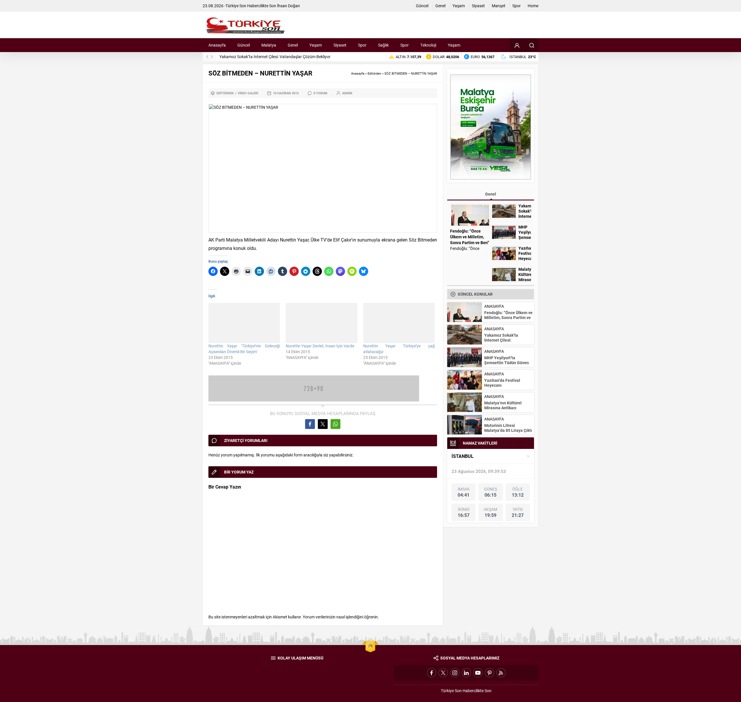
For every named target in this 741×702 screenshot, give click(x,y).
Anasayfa (357, 73)
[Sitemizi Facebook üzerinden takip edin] (431, 672)
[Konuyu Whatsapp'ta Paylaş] (335, 424)
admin (347, 93)
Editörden (374, 73)
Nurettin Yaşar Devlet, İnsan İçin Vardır (320, 346)
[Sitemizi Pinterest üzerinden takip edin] (489, 672)
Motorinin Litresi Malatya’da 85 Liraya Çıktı (508, 428)
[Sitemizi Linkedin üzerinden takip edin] (466, 672)
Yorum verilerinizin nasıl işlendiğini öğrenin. (341, 617)
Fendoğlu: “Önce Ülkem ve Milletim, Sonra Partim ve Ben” (469, 236)
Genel (490, 194)
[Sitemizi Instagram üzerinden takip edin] (454, 672)
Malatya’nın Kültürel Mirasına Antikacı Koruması (524, 280)
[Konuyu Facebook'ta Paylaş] (310, 424)
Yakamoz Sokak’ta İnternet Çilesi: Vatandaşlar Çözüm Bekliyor (275, 56)
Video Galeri (248, 93)
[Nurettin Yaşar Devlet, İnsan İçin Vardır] (321, 323)
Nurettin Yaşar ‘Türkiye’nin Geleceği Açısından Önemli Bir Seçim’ (244, 348)
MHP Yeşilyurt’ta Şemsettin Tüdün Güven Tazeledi (506, 362)
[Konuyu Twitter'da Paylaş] (323, 424)
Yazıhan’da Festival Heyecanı (524, 253)
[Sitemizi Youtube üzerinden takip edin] (478, 672)
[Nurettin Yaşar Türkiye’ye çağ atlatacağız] (399, 323)
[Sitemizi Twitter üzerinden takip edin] (443, 672)
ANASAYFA (494, 306)
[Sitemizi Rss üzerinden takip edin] (501, 672)
